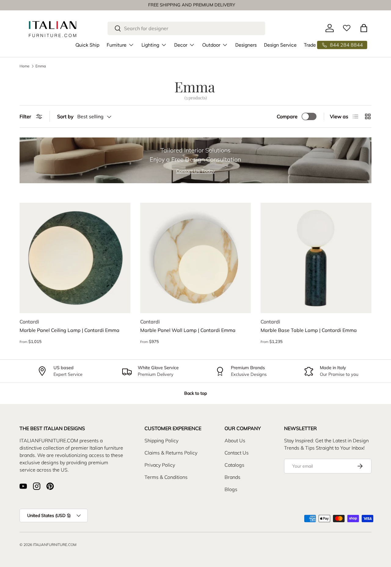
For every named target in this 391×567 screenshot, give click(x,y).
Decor (180, 45)
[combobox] (186, 28)
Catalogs (234, 465)
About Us (235, 440)
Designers (246, 45)
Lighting (150, 45)
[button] (364, 28)
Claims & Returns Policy (170, 453)
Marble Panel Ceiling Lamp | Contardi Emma (69, 330)
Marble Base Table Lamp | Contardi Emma (309, 330)
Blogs (231, 489)
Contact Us (237, 453)
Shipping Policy (161, 440)
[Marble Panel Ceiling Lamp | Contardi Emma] (75, 258)
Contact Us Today (195, 171)
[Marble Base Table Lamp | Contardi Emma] (316, 258)
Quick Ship (87, 45)
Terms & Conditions (166, 477)
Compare (287, 116)
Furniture (116, 45)
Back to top (195, 393)
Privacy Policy (159, 465)
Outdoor (211, 45)
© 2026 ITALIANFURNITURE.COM (48, 544)
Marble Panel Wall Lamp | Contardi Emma (188, 330)
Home (25, 66)
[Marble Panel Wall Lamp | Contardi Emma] (195, 258)
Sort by (65, 116)
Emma (40, 66)
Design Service (280, 45)
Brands (232, 477)
